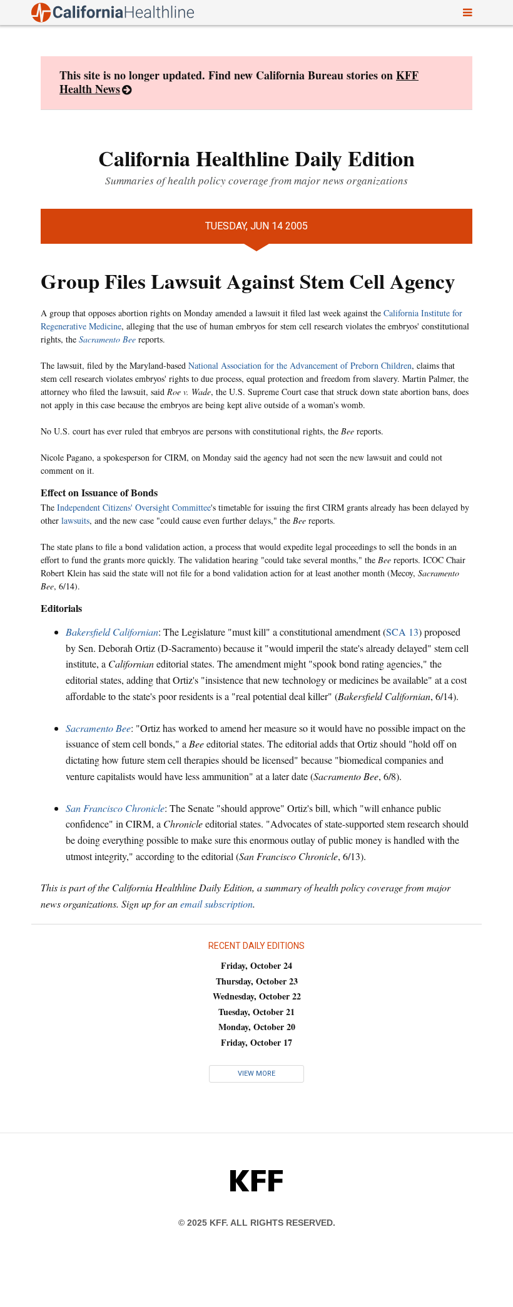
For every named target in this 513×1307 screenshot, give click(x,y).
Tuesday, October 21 (256, 1011)
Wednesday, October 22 (257, 996)
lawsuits (75, 520)
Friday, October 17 (256, 1042)
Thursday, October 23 (257, 981)
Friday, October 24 (256, 965)
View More (256, 1073)
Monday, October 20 (256, 1026)
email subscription (216, 903)
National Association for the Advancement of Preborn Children (300, 365)
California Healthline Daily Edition (256, 158)
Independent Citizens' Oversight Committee (134, 507)
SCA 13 (402, 631)
